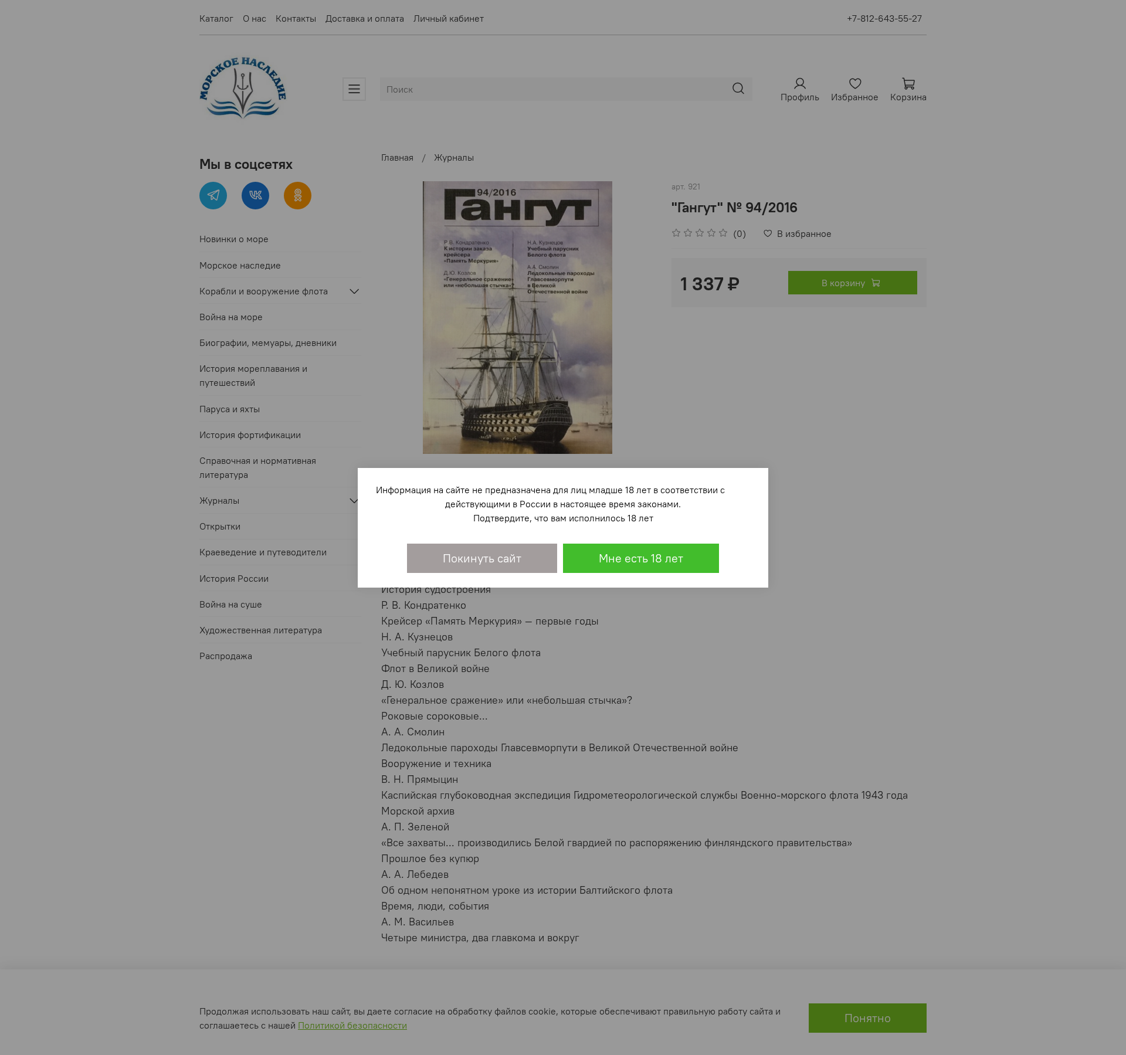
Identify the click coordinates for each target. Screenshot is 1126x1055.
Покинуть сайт (482, 558)
